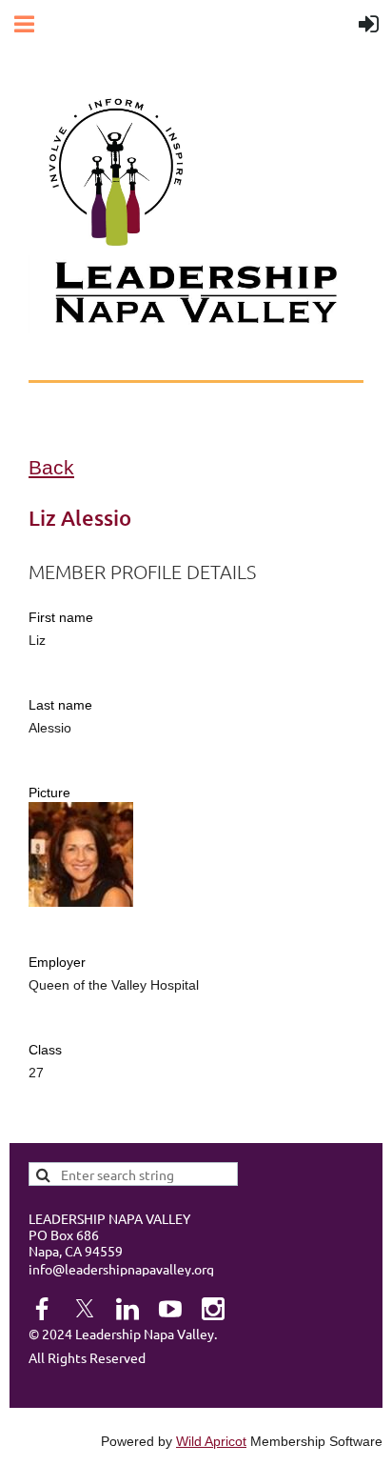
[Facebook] (42, 1308)
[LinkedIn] (127, 1308)
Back (51, 467)
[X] (84, 1308)
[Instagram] (213, 1308)
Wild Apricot (211, 1441)
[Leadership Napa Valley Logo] (116, 241)
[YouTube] (170, 1308)
